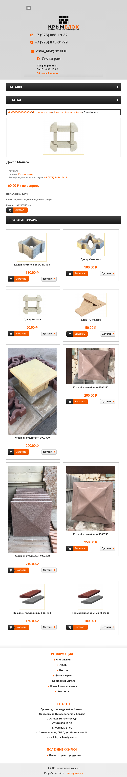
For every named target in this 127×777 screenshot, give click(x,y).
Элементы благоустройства (67, 112)
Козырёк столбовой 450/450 (90, 387)
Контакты (63, 691)
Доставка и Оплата (63, 680)
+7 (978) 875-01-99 (51, 42)
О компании (63, 659)
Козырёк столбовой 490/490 (32, 555)
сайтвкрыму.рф (74, 773)
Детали (48, 278)
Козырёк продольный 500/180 (32, 613)
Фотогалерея (63, 675)
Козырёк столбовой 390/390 (32, 437)
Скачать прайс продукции (65, 755)
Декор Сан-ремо (91, 259)
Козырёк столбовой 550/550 (90, 534)
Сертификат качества (63, 686)
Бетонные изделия (42, 112)
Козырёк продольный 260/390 (90, 613)
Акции (63, 664)
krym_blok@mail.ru (51, 51)
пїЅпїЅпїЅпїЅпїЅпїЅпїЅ (21, 112)
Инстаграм (51, 58)
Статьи (63, 670)
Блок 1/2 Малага (91, 319)
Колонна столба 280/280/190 (32, 264)
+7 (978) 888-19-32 (51, 35)
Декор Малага (32, 319)
